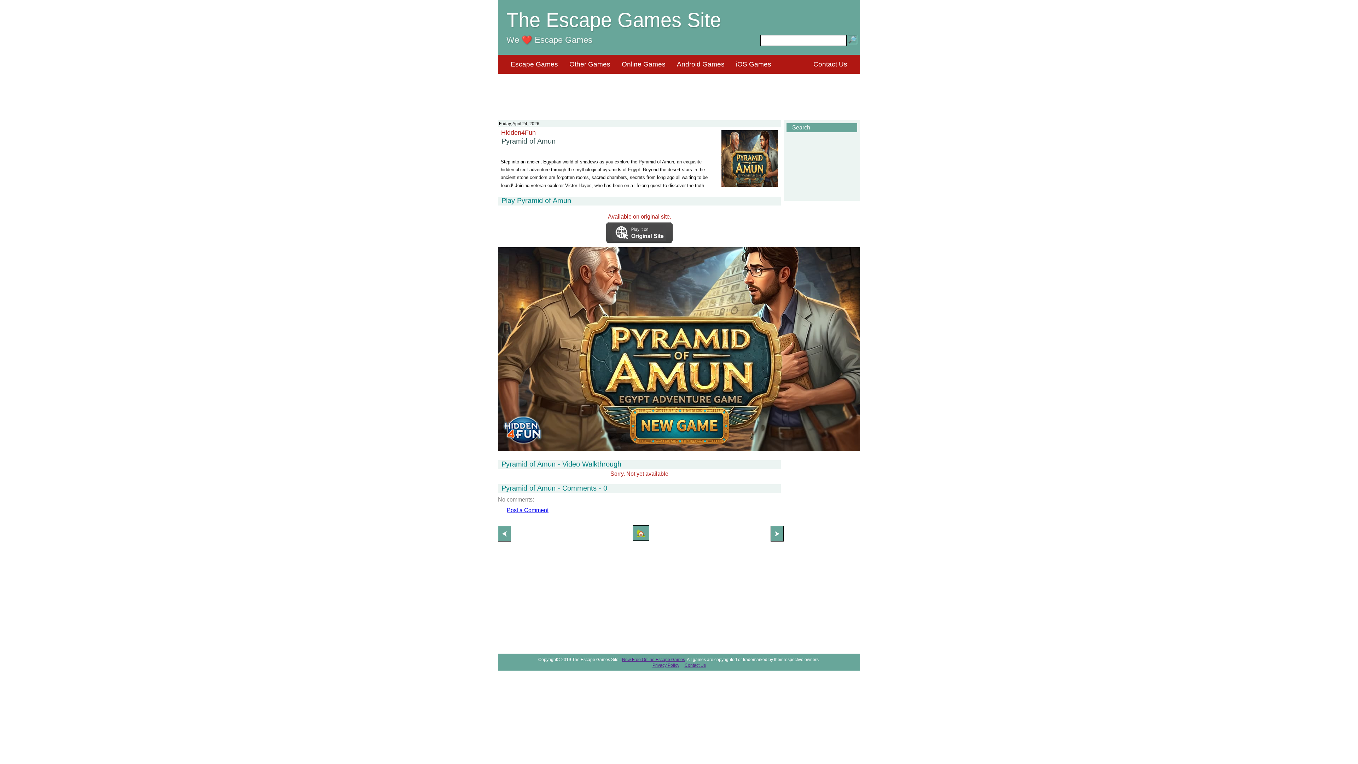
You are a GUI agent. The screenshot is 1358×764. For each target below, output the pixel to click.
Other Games (589, 64)
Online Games (644, 64)
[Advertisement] (679, 93)
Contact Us (830, 64)
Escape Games (534, 64)
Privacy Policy (665, 665)
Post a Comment (528, 510)
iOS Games (753, 64)
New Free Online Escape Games (653, 659)
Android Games (701, 64)
